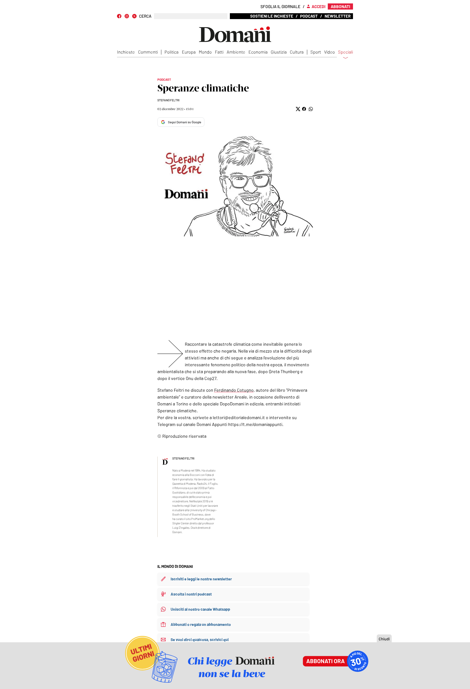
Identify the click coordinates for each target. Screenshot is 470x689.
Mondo (205, 52)
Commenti (148, 52)
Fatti (219, 52)
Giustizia (279, 52)
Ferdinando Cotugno (234, 390)
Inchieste (126, 52)
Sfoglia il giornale (280, 6)
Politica (171, 52)
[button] (297, 109)
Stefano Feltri (168, 100)
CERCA (145, 16)
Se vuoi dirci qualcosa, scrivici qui (200, 639)
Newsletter (338, 15)
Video (329, 52)
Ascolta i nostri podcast (191, 594)
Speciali (345, 52)
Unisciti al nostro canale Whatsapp (200, 609)
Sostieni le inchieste (271, 15)
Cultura (297, 52)
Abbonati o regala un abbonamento (201, 624)
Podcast (309, 15)
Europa (189, 52)
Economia (258, 52)
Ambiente (236, 52)
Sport (315, 52)
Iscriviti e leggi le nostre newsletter (201, 578)
